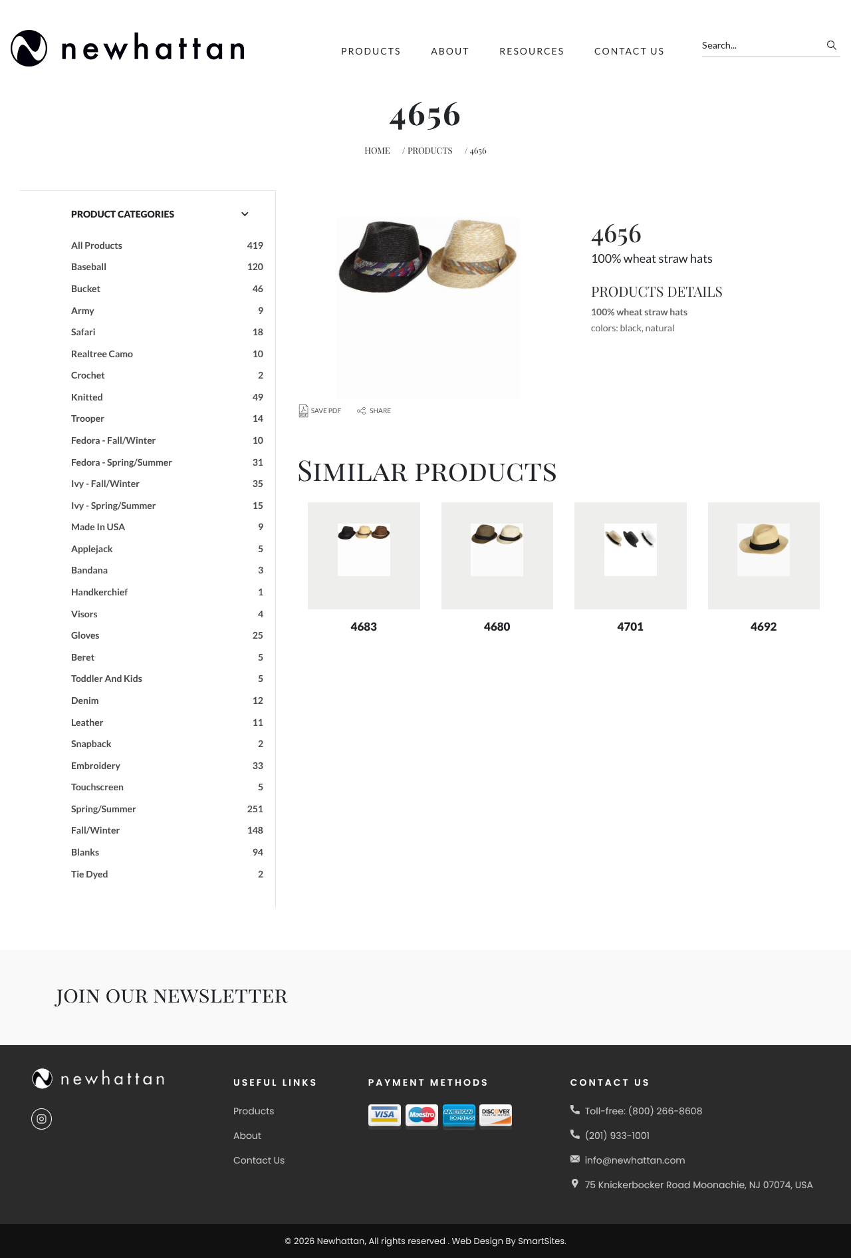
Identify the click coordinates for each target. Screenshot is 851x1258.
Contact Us (629, 51)
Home (377, 150)
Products (371, 51)
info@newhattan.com (635, 1160)
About (450, 51)
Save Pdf (326, 411)
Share (380, 411)
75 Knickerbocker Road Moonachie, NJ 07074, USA (699, 1184)
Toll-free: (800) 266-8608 (644, 1111)
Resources (531, 51)
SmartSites (541, 1241)
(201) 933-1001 (617, 1135)
